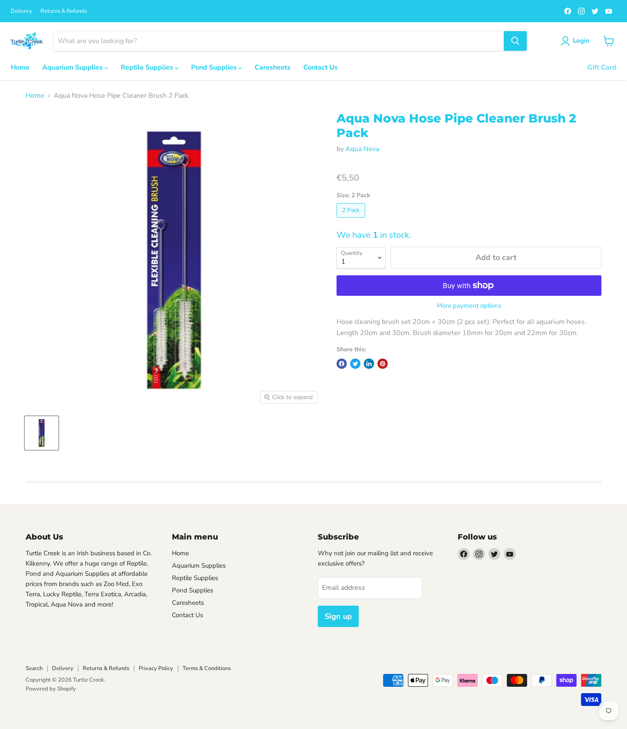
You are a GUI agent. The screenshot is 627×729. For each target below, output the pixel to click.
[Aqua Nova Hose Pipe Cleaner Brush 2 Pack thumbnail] (41, 433)
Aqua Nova (362, 149)
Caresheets (272, 67)
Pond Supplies (214, 67)
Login (581, 40)
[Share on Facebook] (342, 364)
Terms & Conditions (207, 668)
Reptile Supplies (148, 67)
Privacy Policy (156, 668)
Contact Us (320, 67)
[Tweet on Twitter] (355, 364)
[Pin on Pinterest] (382, 364)
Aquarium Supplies (73, 67)
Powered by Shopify (51, 689)
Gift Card (601, 67)
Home (20, 67)
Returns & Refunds (64, 11)
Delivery (21, 11)
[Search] (515, 41)
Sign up (338, 616)
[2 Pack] (352, 220)
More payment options (469, 305)
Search (34, 668)
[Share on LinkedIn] (369, 364)
